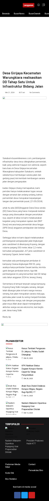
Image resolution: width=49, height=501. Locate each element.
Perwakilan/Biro (35, 470)
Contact (31, 464)
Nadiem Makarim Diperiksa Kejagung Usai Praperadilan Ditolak (34, 406)
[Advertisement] (24, 42)
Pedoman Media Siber (12, 465)
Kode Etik (9, 473)
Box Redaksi (11, 479)
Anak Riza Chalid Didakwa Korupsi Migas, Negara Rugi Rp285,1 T (33, 389)
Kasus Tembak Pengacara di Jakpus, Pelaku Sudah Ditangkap (33, 351)
